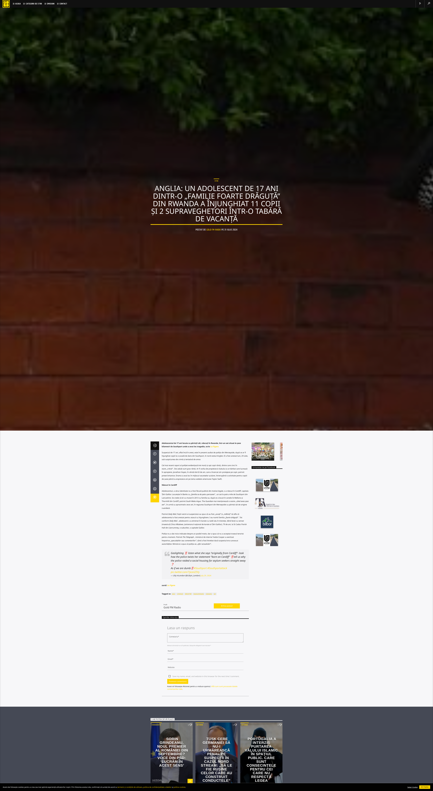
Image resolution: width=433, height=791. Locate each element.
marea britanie (199, 635)
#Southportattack (217, 609)
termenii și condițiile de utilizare (129, 787)
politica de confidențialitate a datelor (157, 787)
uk (215, 635)
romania (209, 635)
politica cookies (179, 787)
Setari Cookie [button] (412, 787)
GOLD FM (188, 635)
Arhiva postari (227, 647)
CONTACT (63, 3)
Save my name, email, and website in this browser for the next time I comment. (206, 717)
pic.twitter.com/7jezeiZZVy (185, 613)
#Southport (200, 609)
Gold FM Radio (213, 249)
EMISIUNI (50, 3)
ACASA (18, 3)
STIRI (216, 200)
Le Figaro (214, 487)
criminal (180, 635)
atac (173, 635)
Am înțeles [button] (425, 787)
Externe (200, 766)
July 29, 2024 (206, 616)
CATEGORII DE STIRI (34, 3)
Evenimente (156, 766)
